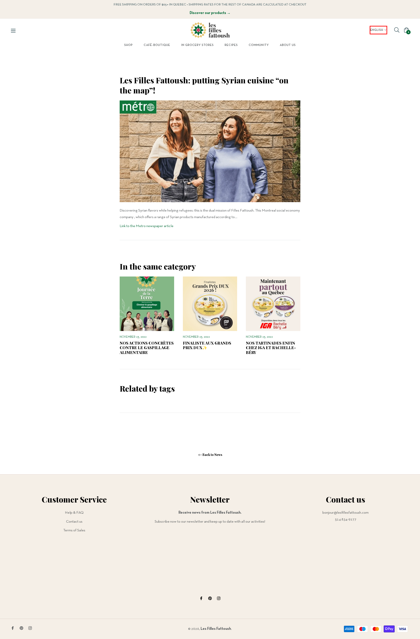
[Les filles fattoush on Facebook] (201, 598)
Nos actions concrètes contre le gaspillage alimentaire (147, 347)
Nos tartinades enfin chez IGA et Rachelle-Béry (271, 347)
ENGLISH (376, 30)
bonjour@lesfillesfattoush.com (345, 512)
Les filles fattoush (216, 628)
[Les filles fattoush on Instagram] (218, 598)
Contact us (74, 521)
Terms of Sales (74, 530)
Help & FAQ (74, 512)
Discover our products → (210, 13)
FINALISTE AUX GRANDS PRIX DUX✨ (207, 345)
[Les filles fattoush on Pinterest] (210, 598)
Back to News (212, 455)
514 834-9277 (345, 519)
